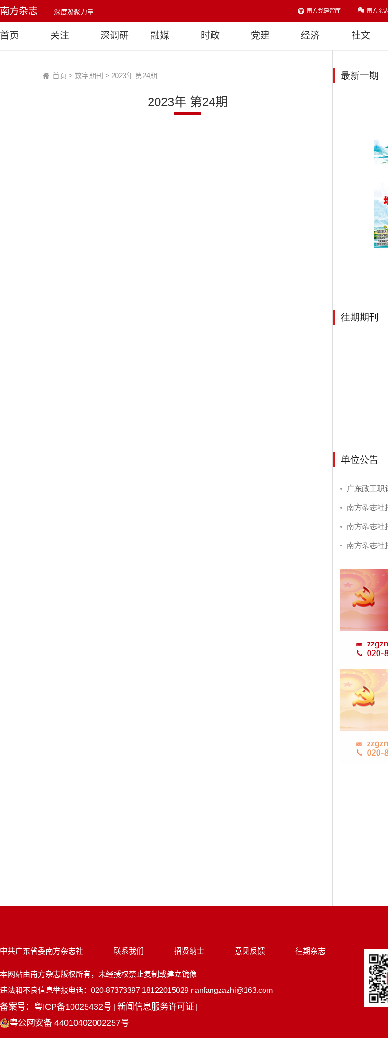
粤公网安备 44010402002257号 (69, 1023)
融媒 (159, 35)
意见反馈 (250, 951)
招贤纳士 (189, 951)
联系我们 (129, 951)
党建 (260, 35)
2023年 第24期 (134, 76)
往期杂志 (310, 951)
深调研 (114, 35)
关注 (59, 35)
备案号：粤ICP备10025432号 (56, 1006)
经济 (310, 35)
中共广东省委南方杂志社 (41, 951)
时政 (210, 35)
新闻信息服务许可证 (155, 1006)
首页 (9, 35)
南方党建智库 (324, 11)
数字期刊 (89, 76)
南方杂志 (19, 11)
